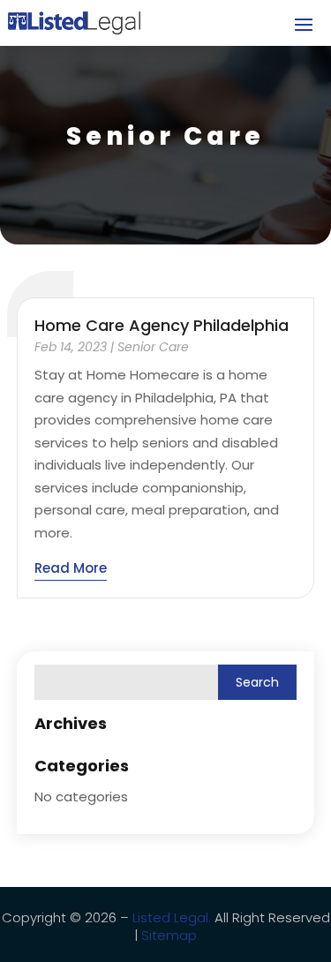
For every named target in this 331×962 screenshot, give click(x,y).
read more (70, 568)
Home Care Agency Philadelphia (161, 325)
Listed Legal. (171, 917)
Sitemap (169, 935)
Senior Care (153, 347)
